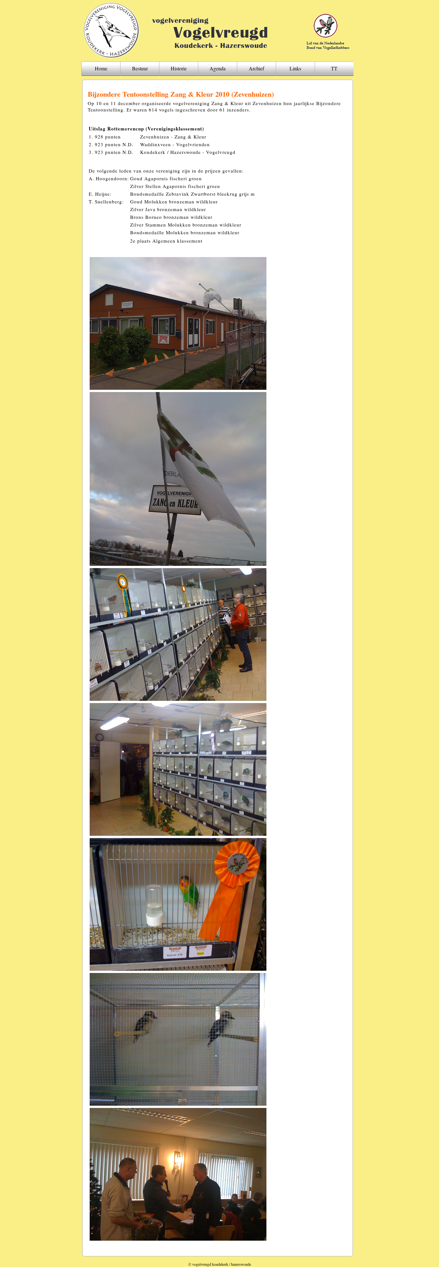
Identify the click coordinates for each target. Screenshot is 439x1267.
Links (295, 68)
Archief (256, 68)
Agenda (218, 68)
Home (101, 68)
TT (334, 68)
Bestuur (140, 68)
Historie (179, 68)
